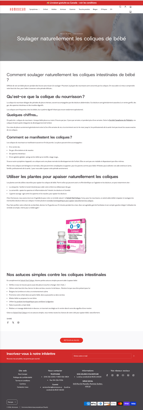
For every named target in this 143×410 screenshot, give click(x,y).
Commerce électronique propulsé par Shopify (35, 407)
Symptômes (33, 9)
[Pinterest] (117, 375)
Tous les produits (84, 9)
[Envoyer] (133, 355)
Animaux (63, 9)
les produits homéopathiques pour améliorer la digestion (34, 302)
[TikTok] (133, 375)
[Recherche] (120, 6)
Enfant (45, 9)
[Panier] (130, 11)
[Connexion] (125, 6)
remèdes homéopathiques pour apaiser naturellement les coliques (70, 201)
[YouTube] (122, 375)
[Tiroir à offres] (130, 6)
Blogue (95, 9)
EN (111, 9)
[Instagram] (112, 375)
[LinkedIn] (128, 375)
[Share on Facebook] (7, 323)
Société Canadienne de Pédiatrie (121, 120)
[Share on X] (13, 323)
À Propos (104, 9)
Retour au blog (71, 340)
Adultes (54, 9)
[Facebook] (107, 375)
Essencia (72, 9)
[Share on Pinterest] (18, 323)
